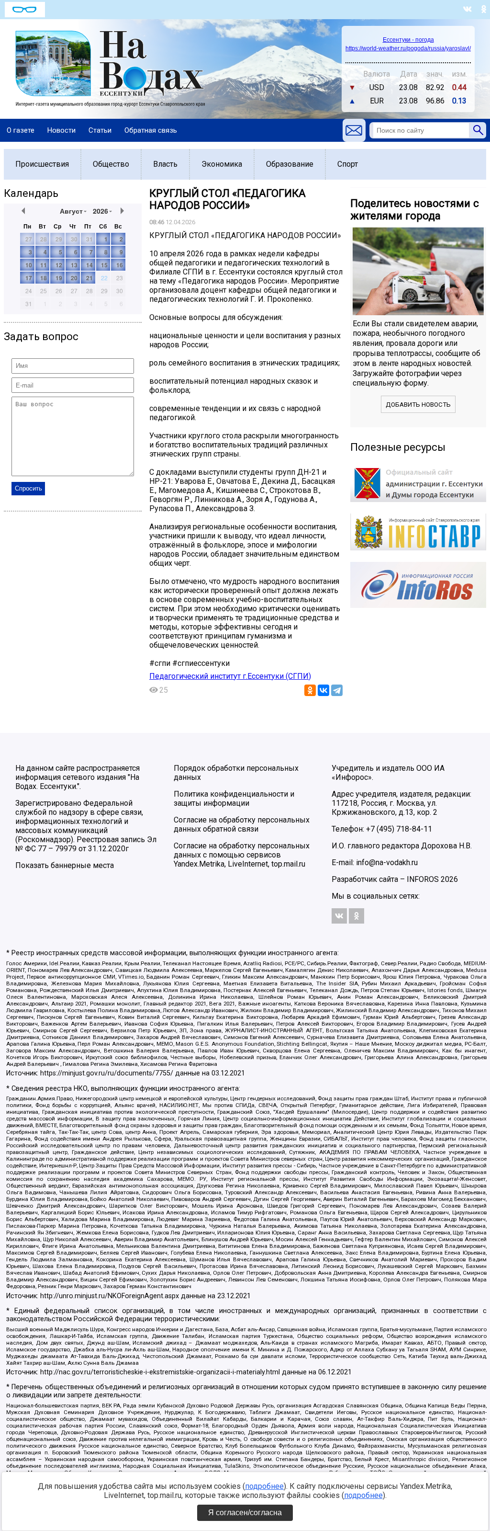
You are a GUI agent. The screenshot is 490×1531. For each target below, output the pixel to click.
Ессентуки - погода (408, 39)
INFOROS (423, 879)
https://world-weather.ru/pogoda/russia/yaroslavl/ (408, 48)
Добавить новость (418, 404)
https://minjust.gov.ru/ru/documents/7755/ (106, 1073)
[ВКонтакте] (323, 690)
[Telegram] (337, 690)
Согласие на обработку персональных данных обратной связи (242, 824)
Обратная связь (150, 130)
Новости (61, 130)
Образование (289, 164)
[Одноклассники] (310, 690)
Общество (111, 164)
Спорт (347, 164)
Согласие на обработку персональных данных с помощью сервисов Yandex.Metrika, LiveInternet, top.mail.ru (242, 854)
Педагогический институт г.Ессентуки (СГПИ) (230, 676)
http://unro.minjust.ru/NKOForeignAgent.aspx (109, 1296)
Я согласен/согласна (245, 1512)
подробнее (264, 1486)
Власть (165, 164)
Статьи (100, 130)
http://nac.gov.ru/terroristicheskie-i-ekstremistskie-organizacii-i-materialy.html (160, 1372)
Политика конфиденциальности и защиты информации (234, 798)
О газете (20, 130)
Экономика (221, 164)
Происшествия (42, 164)
